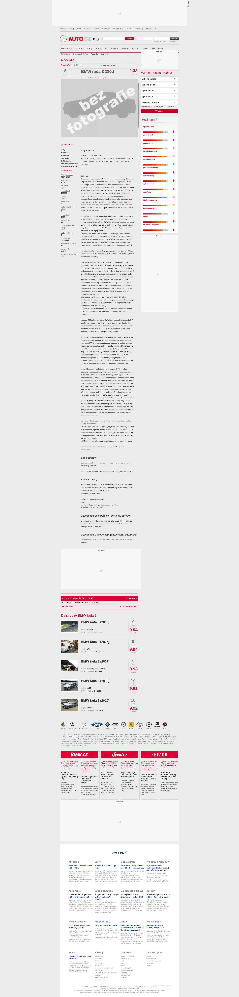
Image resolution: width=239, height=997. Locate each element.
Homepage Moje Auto (80, 54)
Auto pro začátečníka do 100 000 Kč (106, 972)
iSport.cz (87, 29)
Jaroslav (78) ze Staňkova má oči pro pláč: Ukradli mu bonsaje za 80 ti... (131, 880)
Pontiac (162, 741)
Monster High (124, 958)
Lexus (150, 739)
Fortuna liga (73, 958)
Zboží (145, 48)
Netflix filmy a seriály (76, 928)
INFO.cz (76, 868)
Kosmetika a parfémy (126, 968)
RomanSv (65, 65)
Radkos (90, 708)
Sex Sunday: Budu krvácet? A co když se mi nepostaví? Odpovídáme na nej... (106, 929)
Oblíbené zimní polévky (155, 895)
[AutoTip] (177, 48)
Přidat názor (111, 65)
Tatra (155, 744)
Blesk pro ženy (118, 29)
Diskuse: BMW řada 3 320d (77, 598)
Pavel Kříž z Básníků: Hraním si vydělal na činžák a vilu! (132, 872)
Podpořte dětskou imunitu (129, 925)
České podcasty (151, 958)
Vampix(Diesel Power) (96, 668)
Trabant (172, 744)
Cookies (162, 990)
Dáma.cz (148, 29)
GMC (135, 737)
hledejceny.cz (99, 956)
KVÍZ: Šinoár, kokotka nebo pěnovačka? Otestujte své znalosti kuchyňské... (157, 901)
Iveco (68, 739)
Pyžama (122, 965)
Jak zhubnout (125, 866)
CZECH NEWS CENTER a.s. (102, 987)
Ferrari (110, 737)
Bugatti (127, 734)
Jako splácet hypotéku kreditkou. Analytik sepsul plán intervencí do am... (132, 901)
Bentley (115, 734)
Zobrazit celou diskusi (129, 606)
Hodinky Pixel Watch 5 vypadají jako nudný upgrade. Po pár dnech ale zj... (106, 907)
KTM (105, 739)
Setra (107, 744)
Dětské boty (124, 972)
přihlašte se (106, 78)
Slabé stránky (66, 161)
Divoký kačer (85, 925)
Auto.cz (96, 29)
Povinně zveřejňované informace (149, 992)
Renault (131, 729)
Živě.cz (129, 29)
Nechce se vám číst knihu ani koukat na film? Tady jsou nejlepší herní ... (158, 936)
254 (84, 671)
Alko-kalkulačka (74, 895)
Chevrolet (160, 734)
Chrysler (168, 734)
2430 (84, 632)
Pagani (140, 741)
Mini (100, 741)
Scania (96, 744)
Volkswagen (72, 729)
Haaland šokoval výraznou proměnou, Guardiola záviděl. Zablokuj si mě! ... (106, 876)
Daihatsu (88, 737)
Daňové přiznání (126, 895)
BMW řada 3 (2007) (95, 661)
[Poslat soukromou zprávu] (83, 65)
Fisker (120, 737)
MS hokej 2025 (100, 866)
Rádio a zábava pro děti (154, 961)
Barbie (122, 961)
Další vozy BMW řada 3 (79, 615)
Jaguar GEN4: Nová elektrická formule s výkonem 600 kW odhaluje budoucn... (158, 932)
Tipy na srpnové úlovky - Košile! (156, 873)
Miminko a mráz (162, 868)
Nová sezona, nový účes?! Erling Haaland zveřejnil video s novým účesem (79, 962)
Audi (115, 729)
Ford (97, 729)
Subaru (133, 744)
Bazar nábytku (124, 977)
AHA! (70, 29)
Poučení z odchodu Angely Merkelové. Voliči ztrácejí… (168, 775)
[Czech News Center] (124, 852)
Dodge (95, 737)
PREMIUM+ (157, 48)
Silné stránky (65, 158)
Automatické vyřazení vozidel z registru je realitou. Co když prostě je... (80, 909)
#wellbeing (107, 925)
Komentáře (65, 153)
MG (96, 741)
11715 (85, 652)
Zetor (85, 746)
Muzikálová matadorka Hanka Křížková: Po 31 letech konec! (78, 971)
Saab (91, 744)
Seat (157, 729)
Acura (69, 734)
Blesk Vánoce (74, 866)
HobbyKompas (99, 970)
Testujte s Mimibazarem (127, 956)
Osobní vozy (98, 961)
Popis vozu (65, 155)
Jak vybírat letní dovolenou (156, 870)
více (156, 29)
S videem (171, 106)
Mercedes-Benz (83, 729)
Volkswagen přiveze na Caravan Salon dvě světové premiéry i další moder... (80, 901)
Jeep (79, 739)
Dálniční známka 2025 (81, 897)
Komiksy (150, 928)
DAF (82, 737)
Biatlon (109, 866)
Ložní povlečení (125, 975)
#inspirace (98, 925)
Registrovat (173, 41)
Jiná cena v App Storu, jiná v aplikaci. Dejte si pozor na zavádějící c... (106, 911)
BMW (107, 729)
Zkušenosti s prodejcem (69, 166)
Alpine (90, 734)
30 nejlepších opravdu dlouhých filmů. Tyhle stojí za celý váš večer (106, 903)
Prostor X (72, 956)
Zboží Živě (98, 958)
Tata (151, 744)
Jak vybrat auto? (100, 980)
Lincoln (155, 739)
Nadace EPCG (138, 897)
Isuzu (63, 739)
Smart (112, 744)
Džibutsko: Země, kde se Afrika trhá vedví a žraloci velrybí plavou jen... (79, 940)
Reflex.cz (138, 29)
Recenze (67, 60)
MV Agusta (121, 741)
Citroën (63, 737)
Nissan (129, 741)
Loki (89, 688)
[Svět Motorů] (172, 48)
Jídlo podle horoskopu (161, 897)
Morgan (114, 741)
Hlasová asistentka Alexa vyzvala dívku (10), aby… (69, 775)
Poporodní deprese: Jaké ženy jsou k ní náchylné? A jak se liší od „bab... (131, 934)
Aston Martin (98, 734)
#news (115, 925)
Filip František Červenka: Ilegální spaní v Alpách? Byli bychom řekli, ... (80, 932)
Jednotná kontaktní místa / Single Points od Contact (122, 992)
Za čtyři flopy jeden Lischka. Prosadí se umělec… (108, 775)
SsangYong (126, 744)
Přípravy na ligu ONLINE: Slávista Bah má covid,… (129, 774)
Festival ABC (159, 928)
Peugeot (147, 741)
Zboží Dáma (98, 963)
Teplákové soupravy (126, 970)
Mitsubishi (106, 741)
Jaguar (74, 739)
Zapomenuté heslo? (160, 41)
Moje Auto (66, 48)
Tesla (161, 744)
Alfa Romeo (77, 734)
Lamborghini (126, 739)
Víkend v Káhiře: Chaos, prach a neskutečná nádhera (78, 936)
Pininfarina (155, 741)
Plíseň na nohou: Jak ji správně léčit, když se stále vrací (131, 938)
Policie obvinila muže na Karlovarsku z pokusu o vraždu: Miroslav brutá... (80, 880)
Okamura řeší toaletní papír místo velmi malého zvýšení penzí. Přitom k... (80, 872)
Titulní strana (65, 54)
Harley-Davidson (144, 737)
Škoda (63, 729)
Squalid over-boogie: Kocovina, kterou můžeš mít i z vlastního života (106, 938)
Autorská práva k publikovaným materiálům (87, 990)
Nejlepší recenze (159, 106)
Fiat (164, 729)
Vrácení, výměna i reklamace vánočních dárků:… (89, 779)
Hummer (161, 737)
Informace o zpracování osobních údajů (147, 990)
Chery (154, 734)
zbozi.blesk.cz (99, 965)
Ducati (104, 737)
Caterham (146, 734)
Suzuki (140, 744)
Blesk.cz (62, 29)
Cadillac (139, 734)
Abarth (63, 734)
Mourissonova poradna (155, 925)
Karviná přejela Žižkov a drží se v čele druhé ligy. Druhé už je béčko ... (106, 872)
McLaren (78, 741)
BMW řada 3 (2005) (95, 622)
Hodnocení (149, 120)
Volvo (73, 746)
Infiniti (175, 737)
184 (84, 710)
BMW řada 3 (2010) (95, 700)
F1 (106, 48)
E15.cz (78, 29)
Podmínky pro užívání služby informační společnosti (117, 990)
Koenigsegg (99, 739)
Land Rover (142, 739)
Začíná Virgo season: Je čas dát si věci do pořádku (107, 933)
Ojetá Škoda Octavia (101, 977)
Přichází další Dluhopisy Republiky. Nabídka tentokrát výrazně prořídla (131, 909)
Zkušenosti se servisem (69, 164)
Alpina (84, 734)
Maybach (64, 741)
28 (83, 691)
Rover (86, 744)
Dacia (70, 737)
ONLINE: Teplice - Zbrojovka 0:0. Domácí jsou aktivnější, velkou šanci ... (106, 880)
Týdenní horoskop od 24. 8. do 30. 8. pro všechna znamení (158, 876)
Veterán (125, 48)
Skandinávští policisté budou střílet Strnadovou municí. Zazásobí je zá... (131, 905)
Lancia (134, 739)
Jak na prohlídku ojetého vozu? (104, 968)
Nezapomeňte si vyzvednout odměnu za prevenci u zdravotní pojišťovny (131, 942)
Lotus (161, 739)
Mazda (149, 729)
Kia (92, 739)
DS (100, 737)
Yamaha (79, 746)
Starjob (149, 956)
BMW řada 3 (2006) (95, 642)
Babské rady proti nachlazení (131, 928)
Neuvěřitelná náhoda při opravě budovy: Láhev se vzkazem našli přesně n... (130, 876)
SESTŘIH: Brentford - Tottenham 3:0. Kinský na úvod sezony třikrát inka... (80, 966)
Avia (110, 734)
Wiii (88, 649)
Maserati (173, 739)
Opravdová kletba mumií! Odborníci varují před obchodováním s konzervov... (79, 876)
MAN (166, 739)
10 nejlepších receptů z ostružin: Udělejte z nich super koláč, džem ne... (158, 905)
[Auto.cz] (75, 42)
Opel (123, 729)
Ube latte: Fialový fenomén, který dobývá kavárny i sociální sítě (156, 909)
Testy (89, 48)
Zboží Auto (98, 975)
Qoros (63, 744)
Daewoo (76, 737)
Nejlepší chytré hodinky (103, 895)
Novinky (79, 48)
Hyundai (168, 737)
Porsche (170, 741)
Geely (130, 737)
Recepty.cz (106, 29)
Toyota (140, 729)
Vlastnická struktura (99, 992)
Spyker (118, 744)
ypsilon (90, 629)
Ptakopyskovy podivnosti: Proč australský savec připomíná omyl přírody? (157, 940)
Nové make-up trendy (136, 868)
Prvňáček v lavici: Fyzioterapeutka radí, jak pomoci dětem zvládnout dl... (158, 880)
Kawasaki (86, 739)
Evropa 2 (149, 965)
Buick (133, 734)
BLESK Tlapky (74, 925)
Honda (154, 737)
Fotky (63, 150)
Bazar (135, 48)
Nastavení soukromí (86, 992)
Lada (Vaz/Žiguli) (114, 739)
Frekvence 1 (150, 963)
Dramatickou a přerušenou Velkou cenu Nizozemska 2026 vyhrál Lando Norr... (80, 905)
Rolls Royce (78, 744)
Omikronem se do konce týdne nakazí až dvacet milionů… (149, 777)
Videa (98, 48)
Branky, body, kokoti (84, 956)
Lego (121, 963)
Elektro (114, 48)
